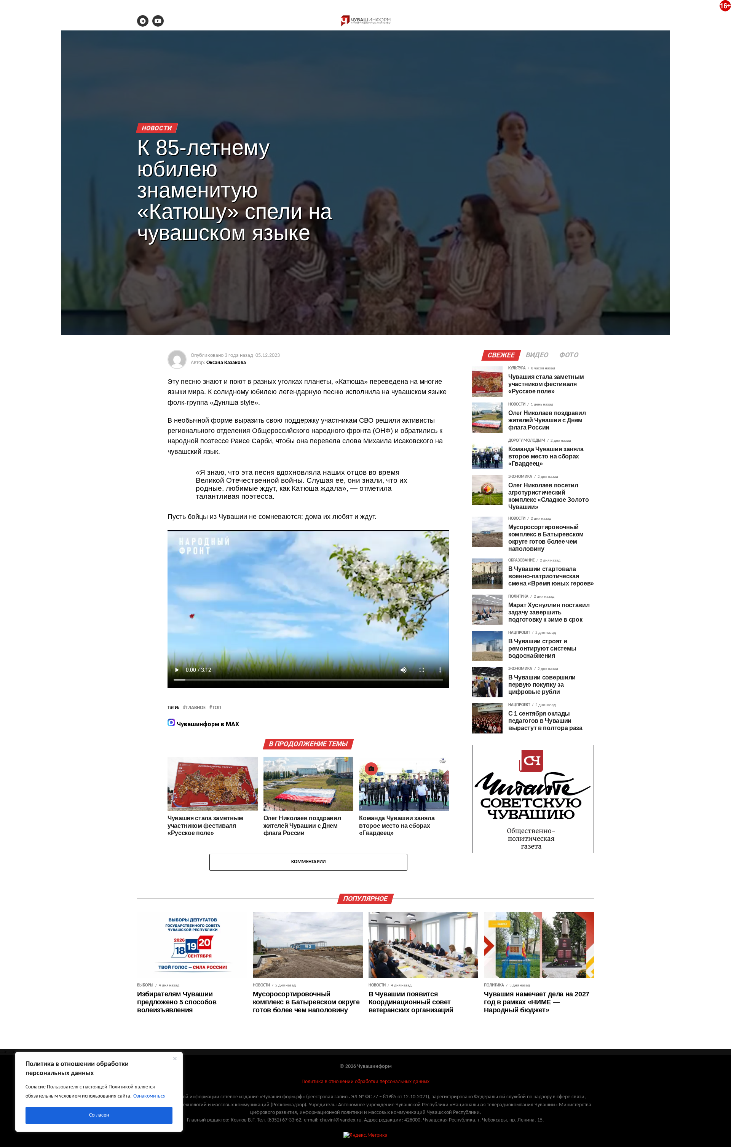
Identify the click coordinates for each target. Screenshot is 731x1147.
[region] (99, 1092)
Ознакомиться (149, 1096)
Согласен (99, 1115)
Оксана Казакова (226, 363)
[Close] (174, 1058)
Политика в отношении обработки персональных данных (365, 1082)
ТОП (216, 708)
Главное (196, 708)
